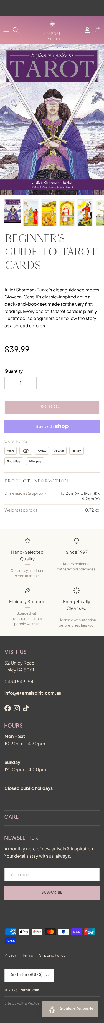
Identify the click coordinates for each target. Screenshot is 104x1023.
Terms (28, 955)
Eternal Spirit (28, 990)
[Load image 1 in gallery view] (52, 120)
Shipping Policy (52, 955)
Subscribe (52, 892)
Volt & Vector (28, 1003)
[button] (98, 30)
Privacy (10, 955)
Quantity (13, 371)
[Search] (18, 30)
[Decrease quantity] (9, 383)
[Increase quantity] (31, 383)
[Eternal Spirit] (52, 30)
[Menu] (6, 30)
